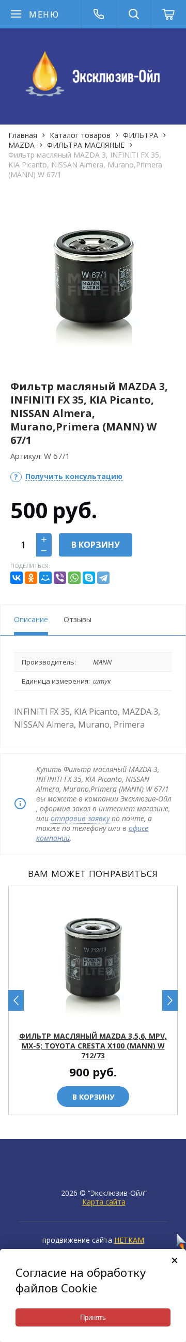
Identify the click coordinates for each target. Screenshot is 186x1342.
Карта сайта (104, 1202)
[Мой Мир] (45, 578)
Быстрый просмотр (99, 1016)
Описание (31, 619)
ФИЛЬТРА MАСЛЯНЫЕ (86, 145)
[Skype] (89, 578)
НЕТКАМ (129, 1240)
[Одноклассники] (31, 578)
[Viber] (60, 578)
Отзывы (77, 619)
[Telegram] (103, 578)
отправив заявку (80, 818)
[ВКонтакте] (16, 578)
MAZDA (21, 145)
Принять (93, 1317)
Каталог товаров (80, 135)
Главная (22, 135)
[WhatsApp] (74, 578)
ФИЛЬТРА (140, 135)
